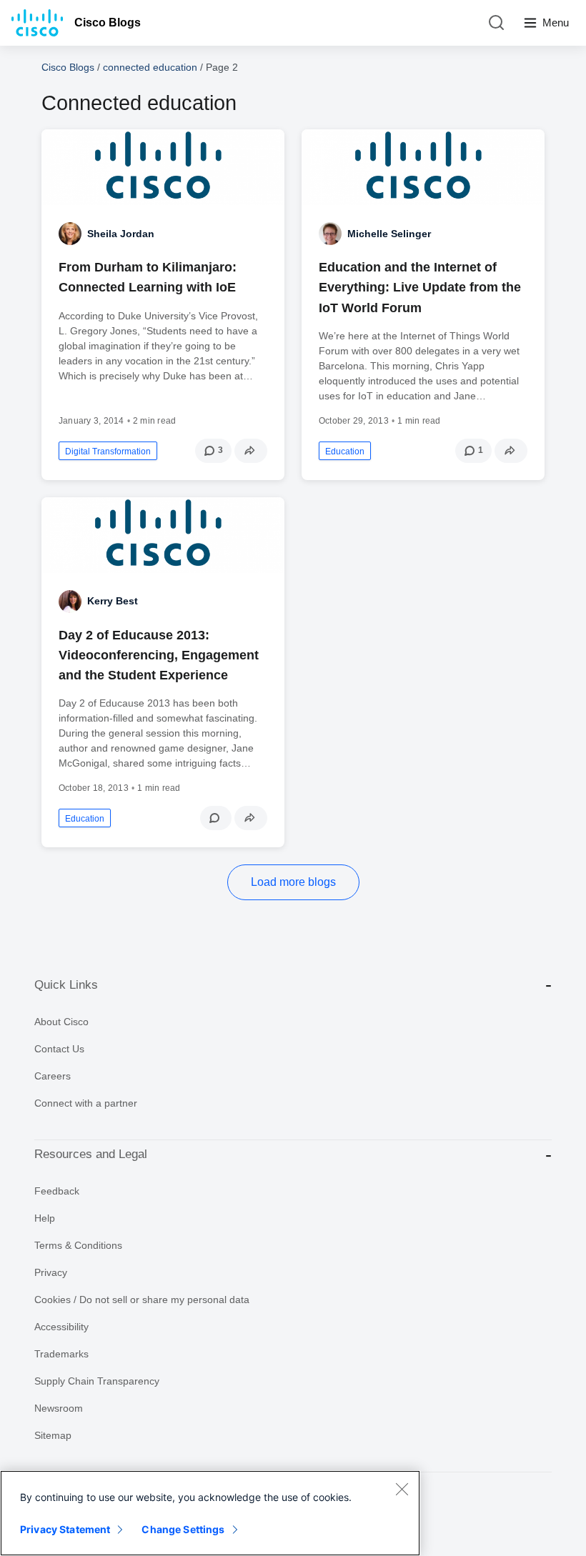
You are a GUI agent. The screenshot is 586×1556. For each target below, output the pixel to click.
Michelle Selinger (389, 233)
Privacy (50, 1272)
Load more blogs (293, 882)
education (344, 451)
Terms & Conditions (78, 1245)
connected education (150, 67)
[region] (210, 1513)
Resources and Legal (90, 1154)
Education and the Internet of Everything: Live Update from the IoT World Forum (420, 287)
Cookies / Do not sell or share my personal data (141, 1299)
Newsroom (58, 1408)
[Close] (401, 1489)
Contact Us (59, 1048)
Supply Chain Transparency (96, 1381)
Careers (52, 1076)
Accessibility (61, 1326)
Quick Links (66, 985)
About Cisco (61, 1021)
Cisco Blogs (107, 22)
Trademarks (61, 1354)
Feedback (56, 1191)
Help (44, 1218)
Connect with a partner (85, 1103)
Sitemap (52, 1435)
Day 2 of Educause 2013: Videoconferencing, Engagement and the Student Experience (159, 655)
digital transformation (108, 451)
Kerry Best (112, 601)
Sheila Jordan (120, 233)
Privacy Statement (65, 1529)
